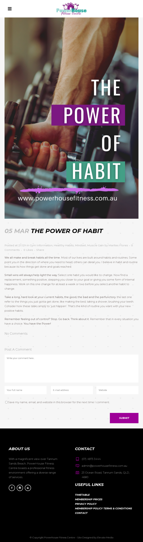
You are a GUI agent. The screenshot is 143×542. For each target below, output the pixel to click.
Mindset (80, 245)
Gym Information (41, 245)
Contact (81, 513)
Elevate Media (105, 537)
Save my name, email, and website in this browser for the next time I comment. (59, 402)
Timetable (82, 494)
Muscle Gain (95, 245)
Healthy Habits (64, 245)
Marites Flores (118, 245)
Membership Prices (88, 499)
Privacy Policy (86, 503)
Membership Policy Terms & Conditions (103, 508)
